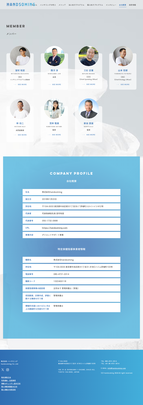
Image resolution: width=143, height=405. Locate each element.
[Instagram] (7, 369)
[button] (20, 56)
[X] (2, 369)
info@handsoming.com (117, 368)
